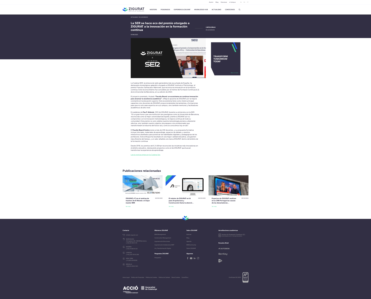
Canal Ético (185, 277)
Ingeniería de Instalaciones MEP (164, 245)
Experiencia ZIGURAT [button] (182, 9)
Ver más (128, 206)
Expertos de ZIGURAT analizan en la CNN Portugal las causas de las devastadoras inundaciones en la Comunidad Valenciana (224, 202)
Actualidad (134, 17)
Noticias (188, 234)
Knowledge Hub (201, 9)
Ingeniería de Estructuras (162, 241)
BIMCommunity (191, 245)
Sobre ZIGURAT (191, 248)
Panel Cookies (175, 277)
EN (244, 2)
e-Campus (232, 2)
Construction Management (162, 238)
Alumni (211, 2)
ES (241, 2)
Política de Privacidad (137, 277)
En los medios (143, 17)
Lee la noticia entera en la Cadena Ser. (145, 155)
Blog (217, 2)
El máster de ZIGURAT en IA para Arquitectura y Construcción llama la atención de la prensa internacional (181, 201)
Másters (153, 9)
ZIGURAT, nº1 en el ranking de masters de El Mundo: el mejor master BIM (138, 200)
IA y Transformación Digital (162, 248)
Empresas (224, 2)
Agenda (188, 241)
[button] (239, 10)
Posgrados (165, 9)
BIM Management (160, 234)
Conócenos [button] (230, 9)
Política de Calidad (164, 277)
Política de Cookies (151, 277)
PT (247, 2)
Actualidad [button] (216, 9)
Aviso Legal (126, 277)
